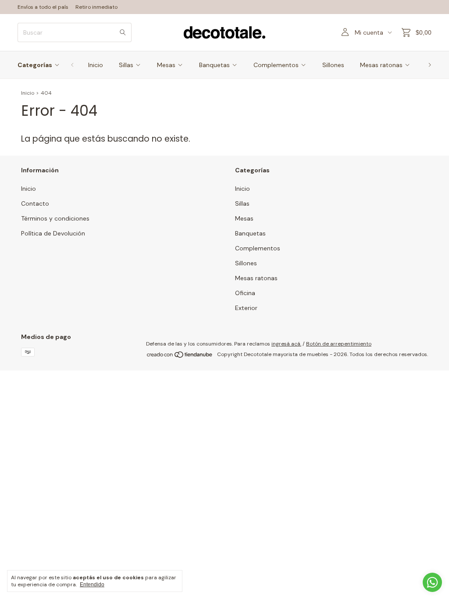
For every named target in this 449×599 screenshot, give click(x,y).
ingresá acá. (286, 343)
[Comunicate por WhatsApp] (432, 582)
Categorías (35, 65)
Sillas (126, 65)
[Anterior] (72, 64)
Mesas (166, 65)
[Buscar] (123, 32)
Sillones (333, 65)
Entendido (92, 584)
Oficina (245, 293)
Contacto (35, 203)
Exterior (246, 308)
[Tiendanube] (180, 356)
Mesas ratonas (381, 65)
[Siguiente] (429, 64)
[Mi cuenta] (345, 32)
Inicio (95, 65)
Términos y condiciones (55, 218)
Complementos (276, 65)
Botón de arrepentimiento (338, 343)
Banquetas (214, 65)
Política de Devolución (53, 233)
